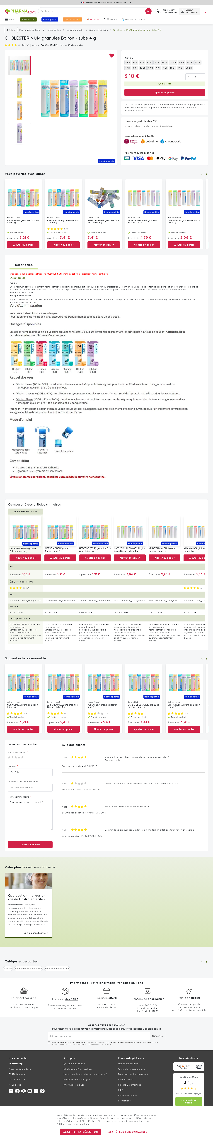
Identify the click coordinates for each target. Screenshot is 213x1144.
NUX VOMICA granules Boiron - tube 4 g (23, 706)
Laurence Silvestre (15, 905)
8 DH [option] (135, 68)
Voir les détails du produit (72, 45)
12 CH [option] (157, 62)
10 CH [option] (181, 62)
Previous (202, 174)
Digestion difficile (98, 30)
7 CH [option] (142, 62)
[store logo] (20, 11)
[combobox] (95, 11)
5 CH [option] (135, 62)
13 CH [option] (172, 68)
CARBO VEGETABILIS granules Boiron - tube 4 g (143, 706)
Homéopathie (53, 30)
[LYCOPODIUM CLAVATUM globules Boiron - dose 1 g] (130, 531)
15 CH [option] (164, 62)
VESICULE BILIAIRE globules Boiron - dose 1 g (142, 221)
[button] (111, 56)
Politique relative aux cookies (73, 1124)
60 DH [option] (189, 68)
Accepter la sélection (80, 1132)
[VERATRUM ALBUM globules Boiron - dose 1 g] (164, 531)
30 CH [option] (173, 62)
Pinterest (42, 1091)
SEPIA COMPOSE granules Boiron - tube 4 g (103, 221)
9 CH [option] (149, 62)
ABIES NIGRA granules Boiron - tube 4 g (23, 221)
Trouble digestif (74, 30)
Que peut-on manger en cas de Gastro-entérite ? (27, 897)
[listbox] (164, 65)
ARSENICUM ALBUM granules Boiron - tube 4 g (62, 706)
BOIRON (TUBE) (49, 45)
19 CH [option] (180, 68)
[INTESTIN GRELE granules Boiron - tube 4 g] (60, 531)
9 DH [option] (158, 68)
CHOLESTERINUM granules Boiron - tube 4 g (24, 550)
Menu (12, 19)
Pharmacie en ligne (30, 30)
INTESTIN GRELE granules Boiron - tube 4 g (57, 549)
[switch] (199, 1067)
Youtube (29, 1091)
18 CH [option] (198, 62)
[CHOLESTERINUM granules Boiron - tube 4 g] (25, 531)
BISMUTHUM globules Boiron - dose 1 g (184, 221)
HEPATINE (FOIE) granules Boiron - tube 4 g (95, 549)
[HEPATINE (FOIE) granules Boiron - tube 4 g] (95, 531)
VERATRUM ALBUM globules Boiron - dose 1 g (163, 549)
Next (206, 174)
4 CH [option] (127, 62)
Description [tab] (24, 264)
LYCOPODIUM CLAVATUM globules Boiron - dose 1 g (129, 549)
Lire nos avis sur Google (189, 1101)
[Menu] (202, 1064)
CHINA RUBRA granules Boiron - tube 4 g (63, 221)
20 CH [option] (190, 62)
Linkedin (36, 1091)
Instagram (17, 1091)
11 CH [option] (165, 68)
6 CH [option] (150, 68)
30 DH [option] (143, 68)
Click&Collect (125, 1079)
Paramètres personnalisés (127, 1132)
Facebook (11, 1091)
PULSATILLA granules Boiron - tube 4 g (103, 706)
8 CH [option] (127, 68)
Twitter (23, 1091)
